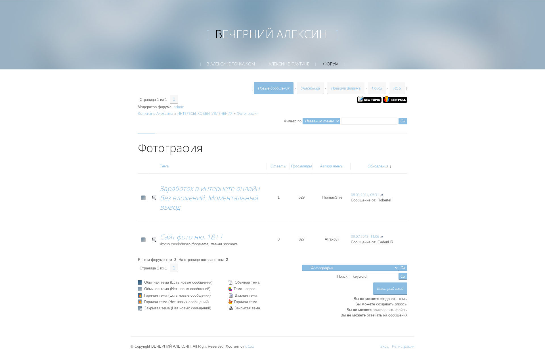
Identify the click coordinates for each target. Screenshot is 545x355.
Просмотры (301, 166)
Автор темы (331, 166)
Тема (164, 166)
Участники (310, 88)
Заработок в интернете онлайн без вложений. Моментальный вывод (210, 198)
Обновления (378, 166)
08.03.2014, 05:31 (365, 194)
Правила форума (345, 88)
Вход (384, 346)
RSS (397, 88)
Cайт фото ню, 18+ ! (191, 236)
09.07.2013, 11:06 (365, 236)
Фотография (247, 113)
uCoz (249, 346)
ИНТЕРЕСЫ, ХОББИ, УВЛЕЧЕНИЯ (204, 113)
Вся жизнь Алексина (155, 113)
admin (179, 106)
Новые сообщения (274, 88)
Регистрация (403, 346)
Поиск (377, 88)
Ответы (278, 166)
